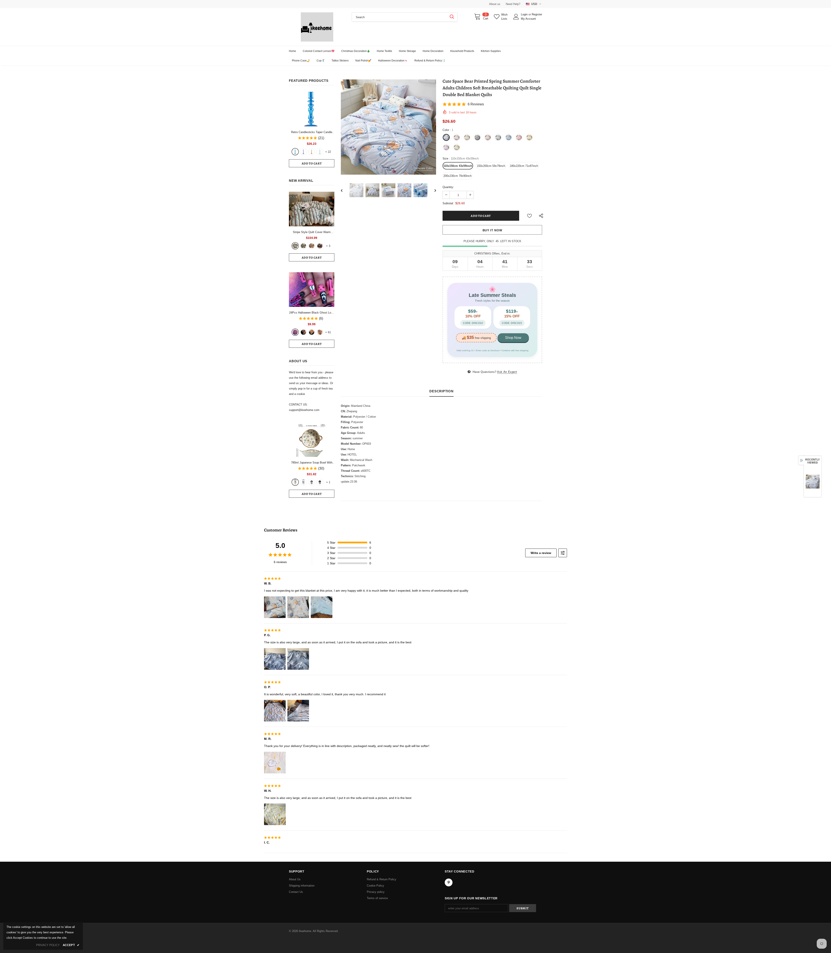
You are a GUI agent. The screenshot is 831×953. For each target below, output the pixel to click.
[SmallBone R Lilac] (303, 151)
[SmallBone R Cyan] (320, 151)
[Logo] (317, 27)
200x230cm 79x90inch (457, 175)
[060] (320, 332)
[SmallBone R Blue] (295, 151)
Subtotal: (448, 203)
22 (328, 151)
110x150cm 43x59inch (457, 165)
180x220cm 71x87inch (524, 165)
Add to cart (312, 163)
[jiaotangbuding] (320, 246)
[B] (303, 482)
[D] (320, 482)
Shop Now (513, 338)
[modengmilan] (303, 246)
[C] (311, 482)
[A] (295, 482)
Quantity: (448, 187)
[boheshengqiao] (295, 246)
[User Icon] (516, 16)
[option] (388, 127)
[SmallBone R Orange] (311, 151)
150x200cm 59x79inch (491, 165)
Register (537, 14)
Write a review (541, 553)
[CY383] (303, 332)
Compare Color (423, 168)
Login (524, 14)
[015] (295, 332)
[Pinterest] (449, 882)
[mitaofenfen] (311, 246)
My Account (528, 18)
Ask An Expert (507, 371)
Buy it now (492, 230)
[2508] (311, 332)
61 (328, 332)
